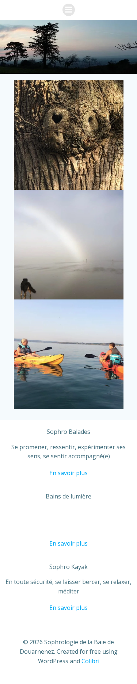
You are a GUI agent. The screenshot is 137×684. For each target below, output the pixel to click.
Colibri (90, 661)
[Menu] (68, 10)
